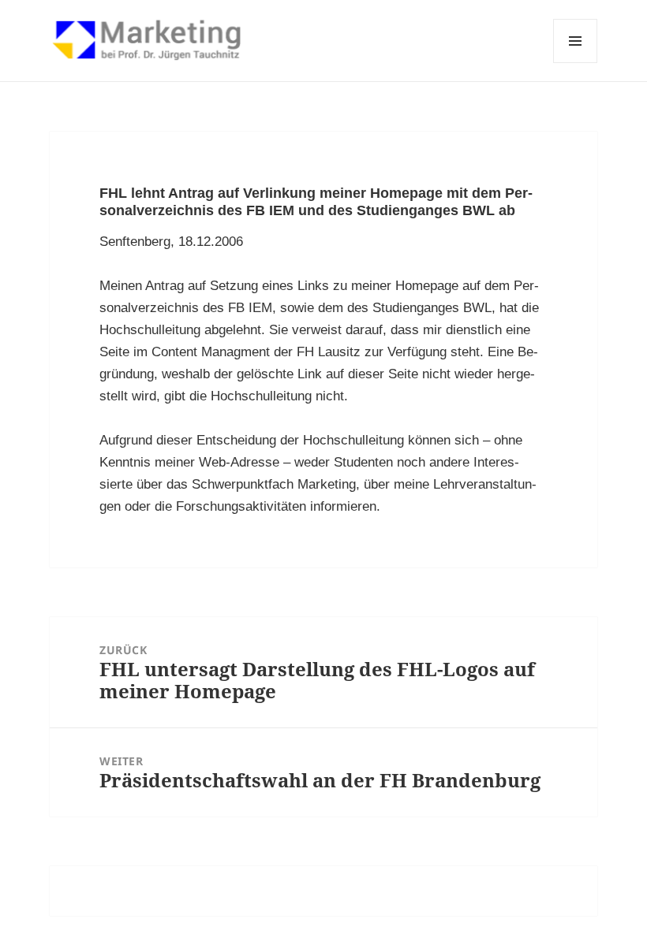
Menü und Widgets (575, 62)
